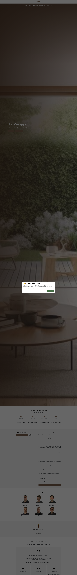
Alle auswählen (50, 291)
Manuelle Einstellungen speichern (41, 291)
